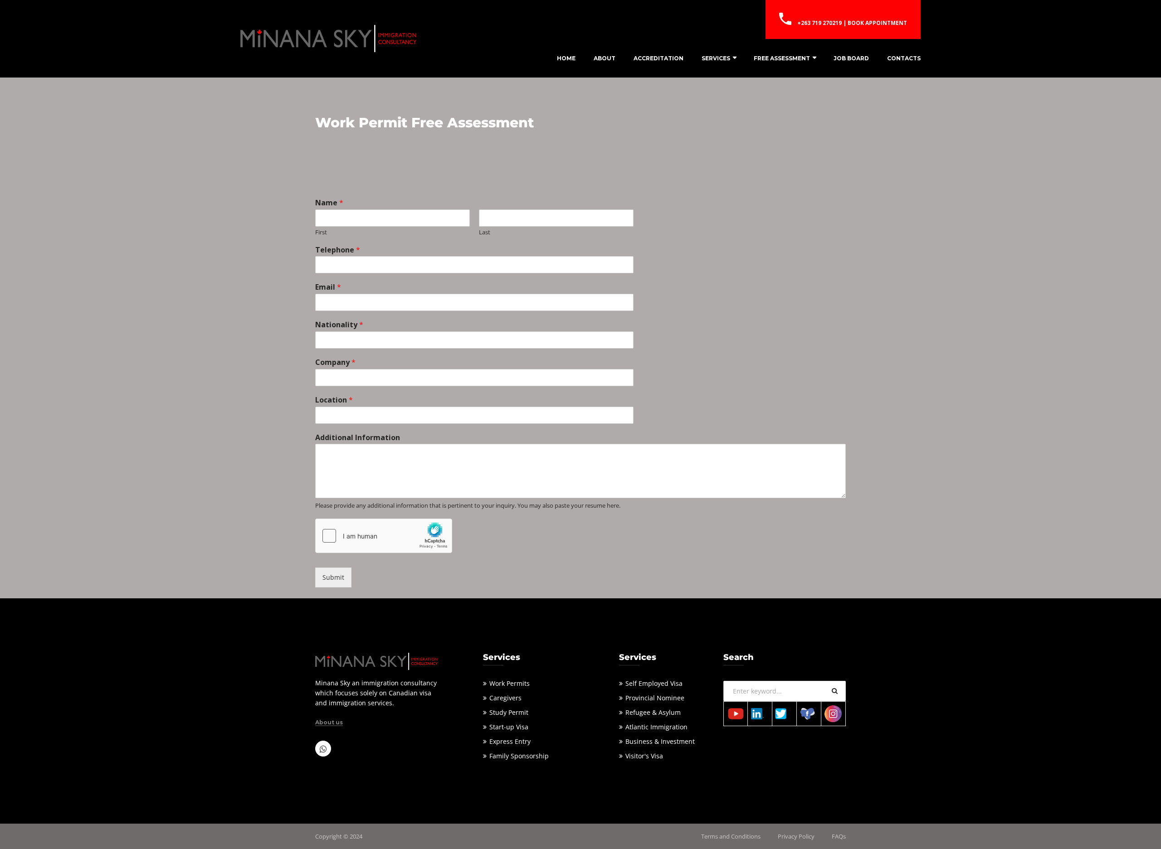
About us (329, 722)
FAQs (839, 836)
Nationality (339, 325)
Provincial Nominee (654, 698)
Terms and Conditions (731, 836)
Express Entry (510, 741)
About (604, 58)
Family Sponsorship (519, 756)
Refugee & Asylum (653, 712)
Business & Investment (660, 741)
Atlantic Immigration (656, 727)
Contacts (904, 58)
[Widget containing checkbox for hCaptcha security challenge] (383, 536)
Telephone (337, 250)
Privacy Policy (796, 836)
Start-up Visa (508, 727)
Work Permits (509, 683)
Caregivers (505, 698)
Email (328, 287)
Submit (333, 577)
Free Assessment (782, 58)
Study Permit (508, 712)
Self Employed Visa (654, 683)
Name (329, 203)
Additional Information (357, 437)
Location (334, 400)
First (321, 232)
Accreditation (658, 58)
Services (716, 58)
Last (484, 232)
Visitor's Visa (644, 756)
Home (566, 58)
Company (335, 362)
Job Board (851, 58)
